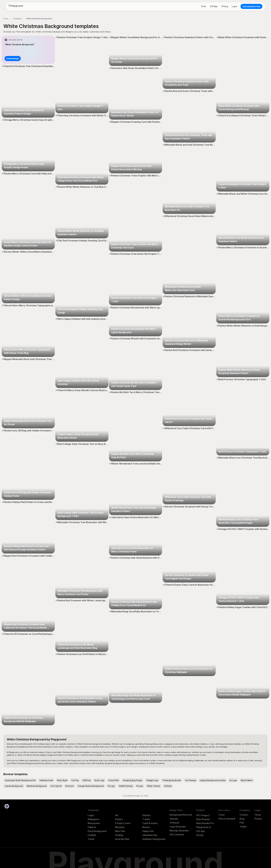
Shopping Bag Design (132, 780)
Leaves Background (14, 786)
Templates (17, 18)
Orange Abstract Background (91, 786)
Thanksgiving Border (171, 780)
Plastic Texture (153, 786)
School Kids (113, 780)
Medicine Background (37, 786)
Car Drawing (190, 780)
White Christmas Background (39, 18)
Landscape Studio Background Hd (20, 780)
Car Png (74, 780)
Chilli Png (86, 780)
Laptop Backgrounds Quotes (213, 780)
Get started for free (251, 6)
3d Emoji (167, 786)
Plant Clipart (62, 780)
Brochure (69, 786)
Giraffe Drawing (126, 786)
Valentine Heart (46, 780)
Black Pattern (247, 780)
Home (5, 18)
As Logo (233, 780)
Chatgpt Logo (152, 780)
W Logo (111, 786)
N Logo (139, 786)
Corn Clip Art (56, 786)
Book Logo (99, 780)
